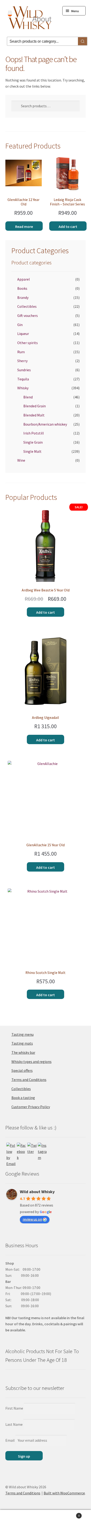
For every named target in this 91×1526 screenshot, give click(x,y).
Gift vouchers (27, 315)
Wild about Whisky (37, 1191)
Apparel (23, 279)
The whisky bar (23, 1052)
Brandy (22, 297)
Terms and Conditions (28, 1079)
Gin (20, 324)
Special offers (22, 1070)
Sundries (24, 370)
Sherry (22, 360)
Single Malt (32, 451)
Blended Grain (34, 406)
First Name (14, 1408)
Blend (28, 397)
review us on (32, 1219)
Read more (24, 226)
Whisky (22, 388)
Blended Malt (34, 415)
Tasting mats (22, 1043)
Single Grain (33, 442)
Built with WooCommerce (64, 1493)
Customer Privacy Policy (30, 1106)
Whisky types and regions (31, 1061)
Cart (70, 1514)
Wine (21, 460)
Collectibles (27, 306)
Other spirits (27, 342)
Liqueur (23, 333)
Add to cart (68, 226)
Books (22, 288)
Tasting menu (22, 1034)
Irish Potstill (33, 433)
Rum (21, 351)
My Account (15, 1518)
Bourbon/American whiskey (45, 424)
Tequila (23, 379)
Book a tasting (23, 1097)
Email (10, 1440)
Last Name (14, 1424)
